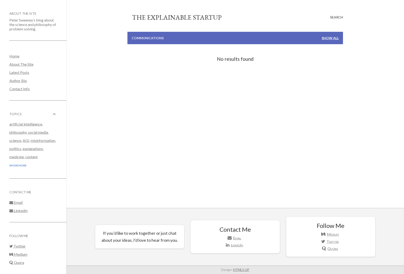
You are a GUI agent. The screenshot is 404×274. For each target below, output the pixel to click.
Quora (18, 262)
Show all (330, 38)
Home (14, 56)
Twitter (19, 246)
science (15, 140)
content (31, 157)
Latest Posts (19, 72)
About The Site (22, 13)
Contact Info (19, 89)
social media (38, 132)
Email (18, 202)
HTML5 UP (241, 270)
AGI (26, 140)
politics (15, 148)
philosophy (18, 132)
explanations (33, 148)
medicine (16, 157)
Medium (20, 254)
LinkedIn (20, 210)
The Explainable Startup (177, 17)
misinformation (43, 140)
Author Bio (18, 80)
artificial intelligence (25, 124)
